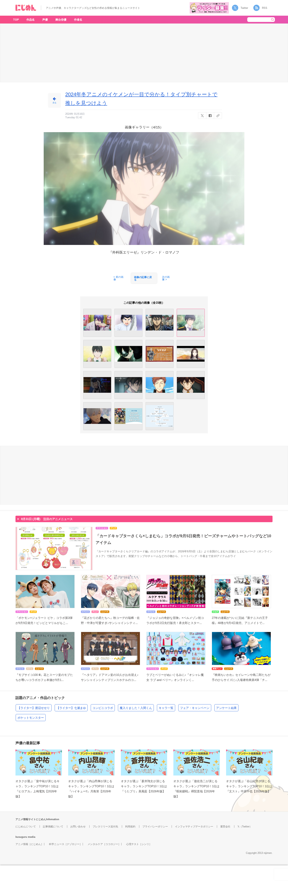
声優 (45, 19)
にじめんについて (25, 826)
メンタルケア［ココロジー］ (104, 844)
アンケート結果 (226, 708)
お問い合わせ (78, 826)
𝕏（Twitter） (244, 826)
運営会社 (225, 826)
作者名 (78, 19)
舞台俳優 (60, 19)
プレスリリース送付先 (105, 826)
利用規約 (130, 826)
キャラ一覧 (166, 708)
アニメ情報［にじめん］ (29, 844)
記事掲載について (53, 826)
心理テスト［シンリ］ (139, 844)
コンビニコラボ (102, 708)
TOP (16, 19)
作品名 (30, 19)
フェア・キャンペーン (194, 708)
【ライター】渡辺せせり (33, 708)
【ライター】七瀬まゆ (71, 708)
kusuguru (21, 836)
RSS (264, 8)
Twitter (244, 8)
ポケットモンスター (30, 717)
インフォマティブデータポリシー (194, 826)
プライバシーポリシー (155, 826)
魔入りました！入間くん (136, 708)
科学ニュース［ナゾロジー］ (65, 844)
